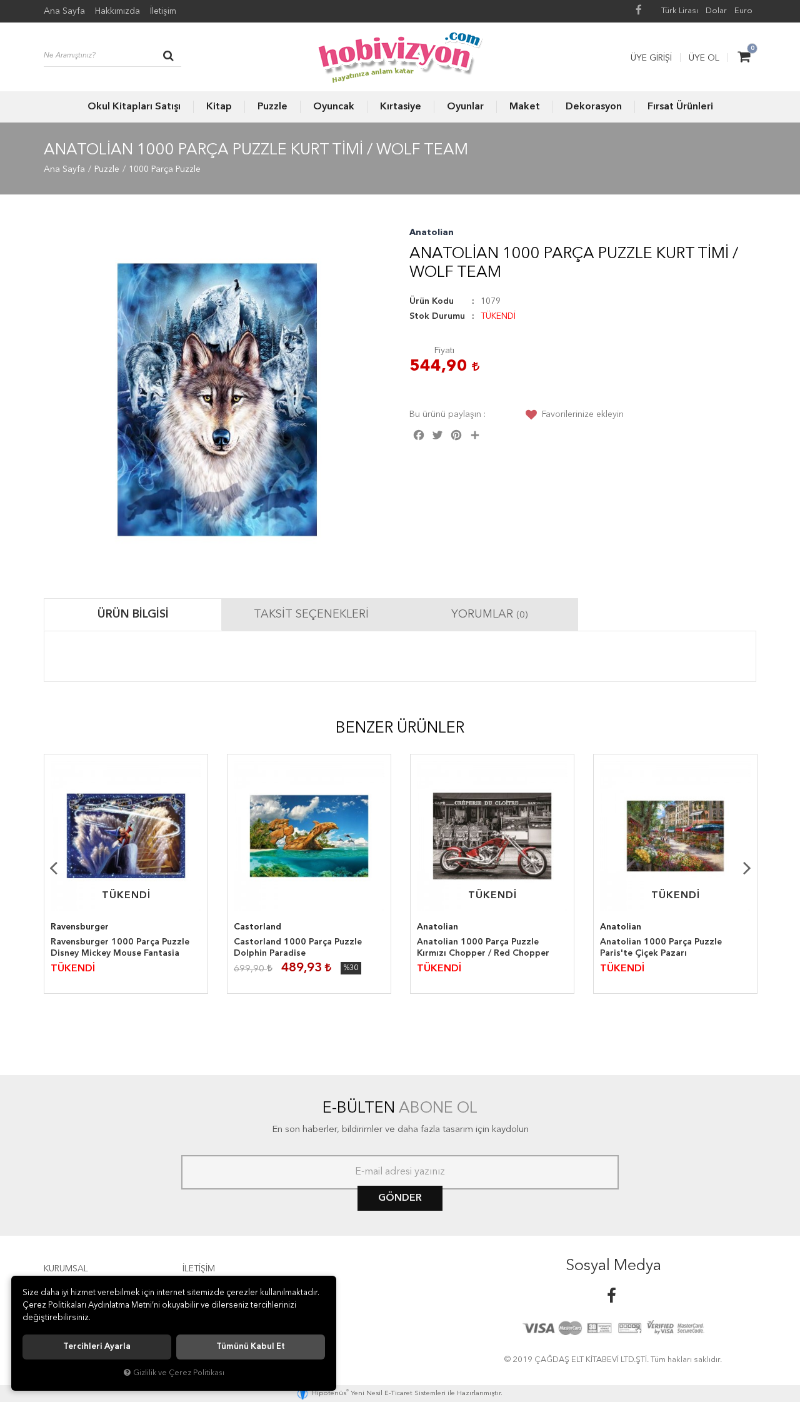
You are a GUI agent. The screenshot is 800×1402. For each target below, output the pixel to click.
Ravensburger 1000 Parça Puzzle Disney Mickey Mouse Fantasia (120, 948)
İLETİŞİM (198, 1268)
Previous (53, 867)
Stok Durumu (437, 316)
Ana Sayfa (64, 11)
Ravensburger (80, 927)
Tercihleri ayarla (97, 1347)
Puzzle (273, 107)
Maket (524, 107)
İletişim (163, 11)
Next (746, 867)
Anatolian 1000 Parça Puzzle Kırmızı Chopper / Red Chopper (483, 948)
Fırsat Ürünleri (680, 107)
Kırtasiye (400, 107)
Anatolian (431, 232)
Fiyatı (444, 350)
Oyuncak (333, 107)
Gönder (400, 1198)
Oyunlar (465, 107)
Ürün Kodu (431, 301)
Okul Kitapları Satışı (134, 107)
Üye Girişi (651, 58)
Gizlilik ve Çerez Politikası (178, 1373)
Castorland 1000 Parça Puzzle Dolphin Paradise (298, 948)
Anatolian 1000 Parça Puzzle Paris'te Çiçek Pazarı (661, 948)
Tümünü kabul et (250, 1347)
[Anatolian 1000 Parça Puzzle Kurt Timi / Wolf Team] (217, 399)
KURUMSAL (66, 1268)
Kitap (219, 107)
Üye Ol (704, 58)
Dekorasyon (594, 107)
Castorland (257, 927)
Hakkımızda (117, 11)
